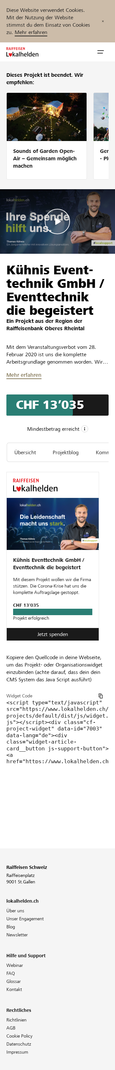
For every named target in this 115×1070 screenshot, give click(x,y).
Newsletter (17, 934)
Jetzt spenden (52, 634)
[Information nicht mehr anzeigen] (103, 21)
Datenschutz (18, 1044)
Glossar (13, 981)
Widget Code (19, 695)
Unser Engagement (25, 918)
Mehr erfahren (31, 32)
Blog (10, 926)
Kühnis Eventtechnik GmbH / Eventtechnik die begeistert (48, 563)
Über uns (15, 910)
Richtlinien (16, 1019)
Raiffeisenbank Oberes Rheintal (45, 328)
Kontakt (14, 989)
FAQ (10, 973)
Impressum (17, 1052)
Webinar (14, 965)
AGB (10, 1027)
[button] (101, 52)
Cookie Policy (19, 1036)
